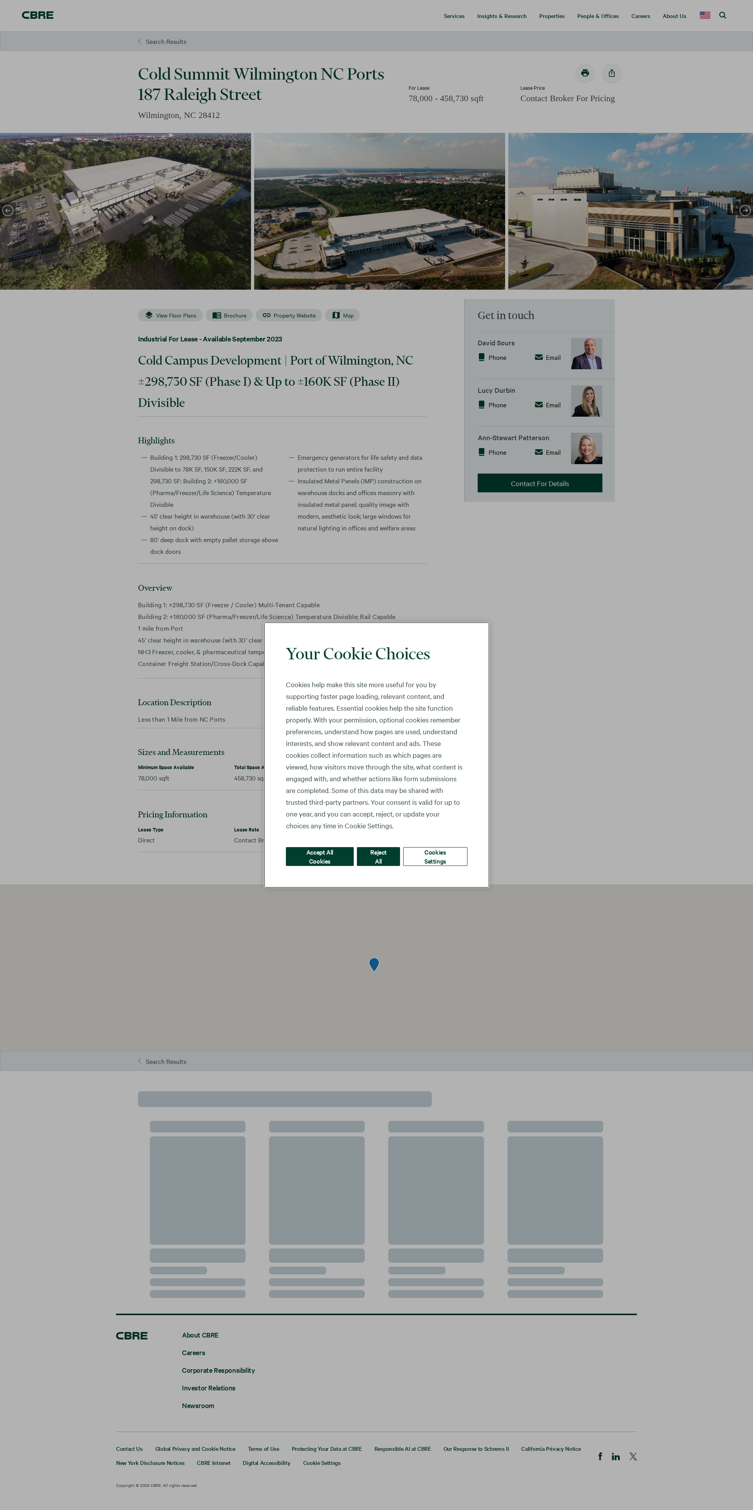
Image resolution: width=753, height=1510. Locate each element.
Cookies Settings (435, 856)
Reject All (378, 856)
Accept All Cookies (319, 856)
